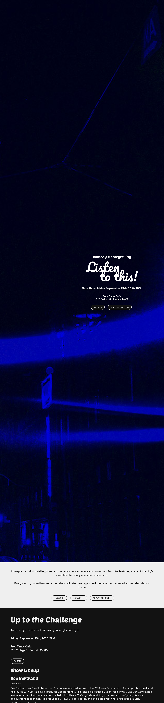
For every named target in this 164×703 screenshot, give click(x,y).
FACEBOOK (59, 598)
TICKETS (98, 307)
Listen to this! (112, 271)
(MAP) (124, 299)
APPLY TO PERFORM (120, 307)
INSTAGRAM (78, 598)
